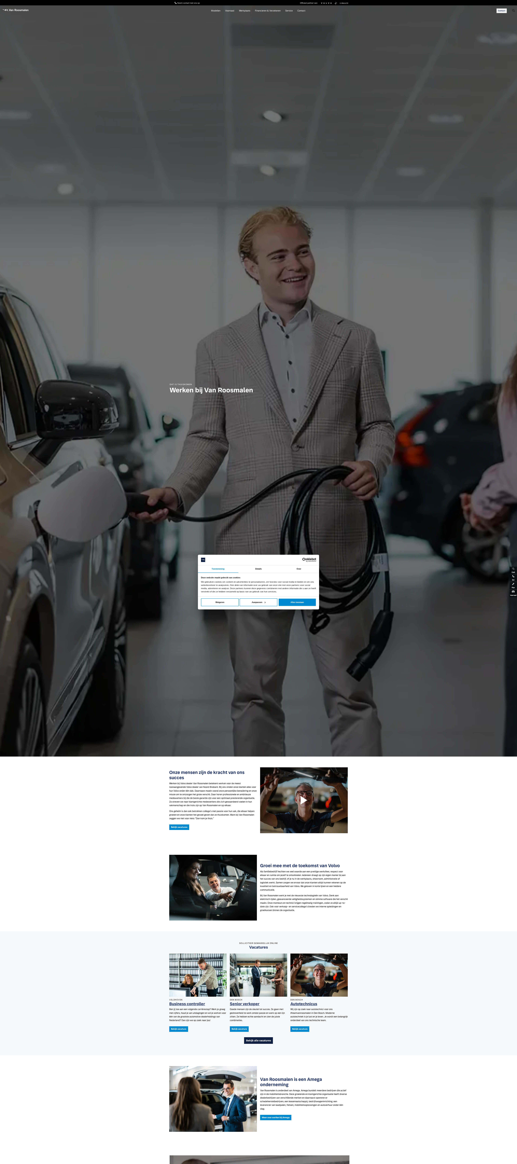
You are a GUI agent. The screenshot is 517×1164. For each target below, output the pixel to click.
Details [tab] (258, 569)
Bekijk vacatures (179, 827)
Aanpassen (257, 602)
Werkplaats (244, 10)
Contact (301, 10)
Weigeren (219, 602)
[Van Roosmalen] (15, 10)
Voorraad (229, 10)
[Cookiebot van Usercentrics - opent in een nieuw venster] (304, 560)
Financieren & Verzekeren (268, 10)
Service (289, 10)
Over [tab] (299, 569)
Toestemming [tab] (218, 569)
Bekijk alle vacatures (258, 1040)
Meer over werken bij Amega (276, 1117)
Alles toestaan (297, 602)
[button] (304, 800)
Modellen (215, 10)
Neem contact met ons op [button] (188, 3)
